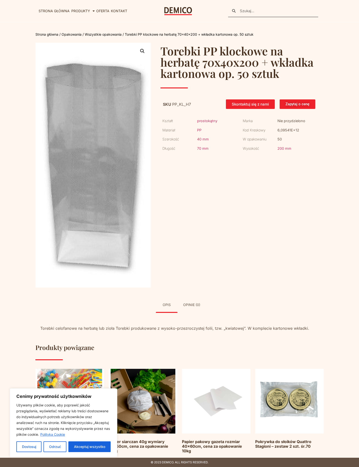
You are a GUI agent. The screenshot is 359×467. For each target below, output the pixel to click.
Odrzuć (55, 447)
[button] (142, 51)
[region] (63, 422)
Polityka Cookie (52, 434)
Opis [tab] (167, 305)
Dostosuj (29, 447)
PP (199, 130)
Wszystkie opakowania (103, 34)
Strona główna (54, 11)
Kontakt (119, 11)
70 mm (203, 148)
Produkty (80, 11)
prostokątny (207, 121)
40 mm (203, 139)
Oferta (102, 11)
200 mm (284, 148)
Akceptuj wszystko (89, 447)
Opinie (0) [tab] (191, 305)
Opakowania (72, 34)
